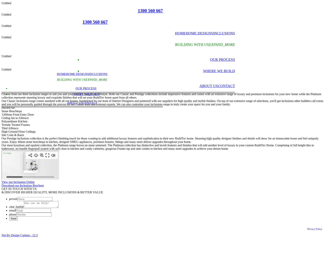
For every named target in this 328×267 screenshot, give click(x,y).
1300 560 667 (150, 10)
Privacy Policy (314, 229)
